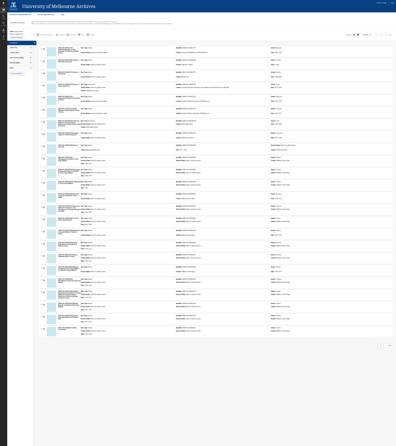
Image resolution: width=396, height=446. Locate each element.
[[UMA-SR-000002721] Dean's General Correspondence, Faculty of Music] (51, 112)
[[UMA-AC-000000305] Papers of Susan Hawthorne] (51, 88)
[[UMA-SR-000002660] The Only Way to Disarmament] (51, 222)
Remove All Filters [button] (17, 37)
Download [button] (60, 34)
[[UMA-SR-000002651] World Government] (51, 331)
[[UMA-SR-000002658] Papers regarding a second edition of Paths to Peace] (51, 246)
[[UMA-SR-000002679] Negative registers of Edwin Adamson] (51, 137)
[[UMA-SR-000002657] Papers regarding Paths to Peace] (51, 258)
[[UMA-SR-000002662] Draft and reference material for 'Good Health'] (51, 197)
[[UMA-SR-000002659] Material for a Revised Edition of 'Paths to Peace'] (51, 234)
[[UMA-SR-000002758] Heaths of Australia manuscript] (51, 63)
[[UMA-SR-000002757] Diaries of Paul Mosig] (51, 76)
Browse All (3, 12)
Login (3, 32)
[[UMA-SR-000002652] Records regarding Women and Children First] (51, 319)
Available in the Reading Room (20, 14)
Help (62, 14)
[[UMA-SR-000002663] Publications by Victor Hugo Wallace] (51, 185)
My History (3, 25)
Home (3, 5)
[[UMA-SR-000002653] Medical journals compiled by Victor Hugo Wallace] (51, 307)
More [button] (3, 39)
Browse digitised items (46, 14)
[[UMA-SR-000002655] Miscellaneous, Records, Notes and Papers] (51, 283)
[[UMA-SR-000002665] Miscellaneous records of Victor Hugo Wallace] (51, 161)
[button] (71, 35)
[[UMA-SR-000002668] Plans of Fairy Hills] (51, 149)
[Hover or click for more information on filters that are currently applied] (22, 34)
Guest (385, 3)
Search (3, 18)
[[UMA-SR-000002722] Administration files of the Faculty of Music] (51, 100)
